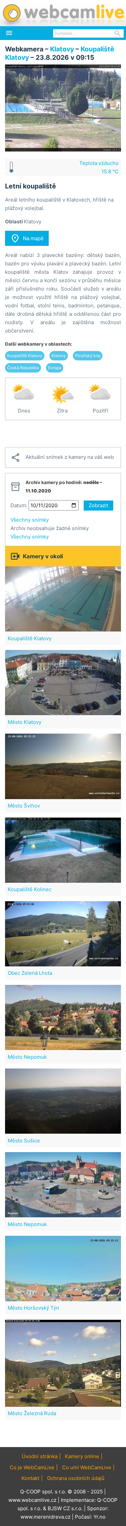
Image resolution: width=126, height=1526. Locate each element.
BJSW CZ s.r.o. (65, 1508)
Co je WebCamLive (32, 1467)
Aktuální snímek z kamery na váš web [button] (62, 457)
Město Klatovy (24, 722)
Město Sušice (24, 1140)
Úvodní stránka (39, 1456)
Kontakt (30, 1478)
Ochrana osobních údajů (75, 1478)
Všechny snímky (29, 520)
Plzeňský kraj (87, 355)
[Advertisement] (63, 433)
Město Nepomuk (27, 1057)
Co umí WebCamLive (86, 1467)
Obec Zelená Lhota (30, 973)
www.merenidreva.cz (45, 1517)
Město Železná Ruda (32, 1413)
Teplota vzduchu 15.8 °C (99, 167)
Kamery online (82, 1456)
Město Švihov (24, 805)
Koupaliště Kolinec (29, 889)
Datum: (18, 505)
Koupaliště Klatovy (24, 355)
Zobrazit (98, 505)
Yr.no (99, 1517)
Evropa (54, 367)
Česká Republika (23, 367)
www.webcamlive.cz (32, 1500)
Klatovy (62, 49)
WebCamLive (63, 13)
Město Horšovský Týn (33, 1308)
